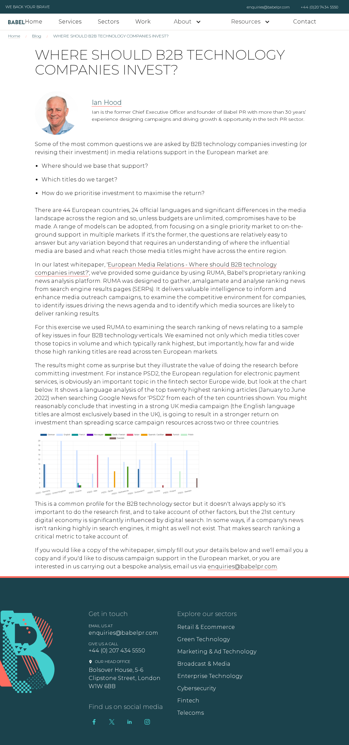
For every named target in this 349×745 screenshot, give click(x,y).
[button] (187, 22)
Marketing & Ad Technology (216, 651)
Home (33, 21)
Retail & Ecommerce (206, 627)
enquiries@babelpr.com (268, 7)
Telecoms (190, 713)
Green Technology (203, 639)
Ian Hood (107, 102)
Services (70, 21)
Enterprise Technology (209, 676)
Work (143, 21)
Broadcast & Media (203, 664)
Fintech (188, 700)
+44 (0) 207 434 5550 (117, 650)
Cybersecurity (196, 688)
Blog (36, 35)
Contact (304, 21)
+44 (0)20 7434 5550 (319, 7)
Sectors (108, 21)
